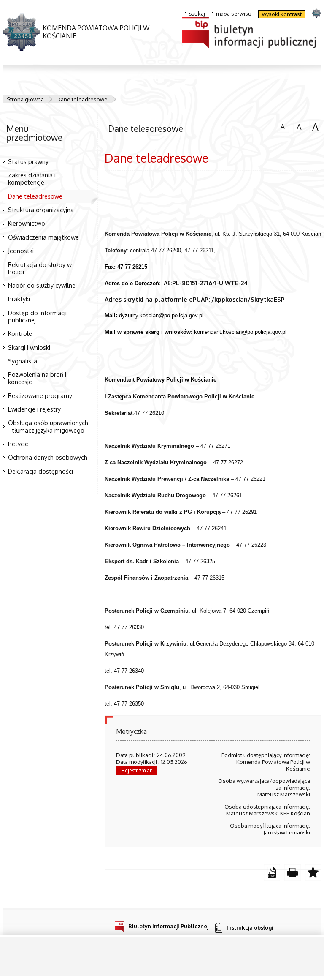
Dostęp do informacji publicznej (37, 316)
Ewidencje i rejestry (34, 409)
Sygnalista (22, 361)
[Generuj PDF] (272, 872)
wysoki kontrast (282, 14)
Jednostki (21, 250)
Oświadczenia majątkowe (43, 237)
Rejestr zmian (137, 770)
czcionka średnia (297, 125)
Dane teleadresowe (82, 99)
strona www (316, 13)
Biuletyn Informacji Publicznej (168, 926)
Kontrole (20, 333)
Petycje (18, 443)
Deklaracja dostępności (40, 471)
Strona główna (25, 99)
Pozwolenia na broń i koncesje (37, 378)
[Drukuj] (292, 872)
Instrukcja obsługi (250, 927)
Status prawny (28, 161)
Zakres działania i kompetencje (32, 178)
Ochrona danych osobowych (47, 457)
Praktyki (19, 299)
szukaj (197, 13)
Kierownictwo (26, 223)
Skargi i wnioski (29, 347)
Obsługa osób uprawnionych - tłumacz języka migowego (48, 426)
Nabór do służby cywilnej (42, 285)
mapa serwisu (233, 13)
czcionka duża (314, 126)
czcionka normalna (281, 125)
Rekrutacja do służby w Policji (40, 268)
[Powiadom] (313, 872)
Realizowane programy (40, 395)
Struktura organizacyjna (41, 209)
